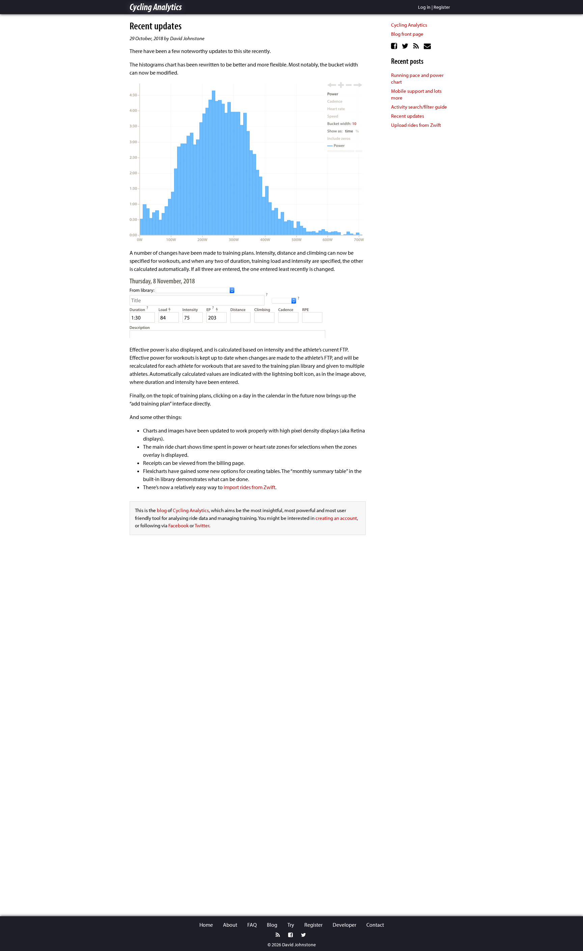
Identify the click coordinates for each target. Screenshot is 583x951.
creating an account (336, 518)
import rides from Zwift (249, 487)
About (230, 924)
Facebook (178, 525)
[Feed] (417, 45)
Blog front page (407, 34)
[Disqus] (248, 636)
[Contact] (428, 45)
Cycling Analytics (156, 6)
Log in (424, 7)
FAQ (252, 924)
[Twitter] (406, 45)
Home (206, 924)
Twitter (202, 525)
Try (290, 924)
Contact (375, 924)
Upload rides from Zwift (416, 125)
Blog (272, 924)
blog (162, 510)
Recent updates (407, 116)
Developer (344, 924)
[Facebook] (395, 45)
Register (442, 7)
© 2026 (274, 945)
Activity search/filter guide (419, 107)
